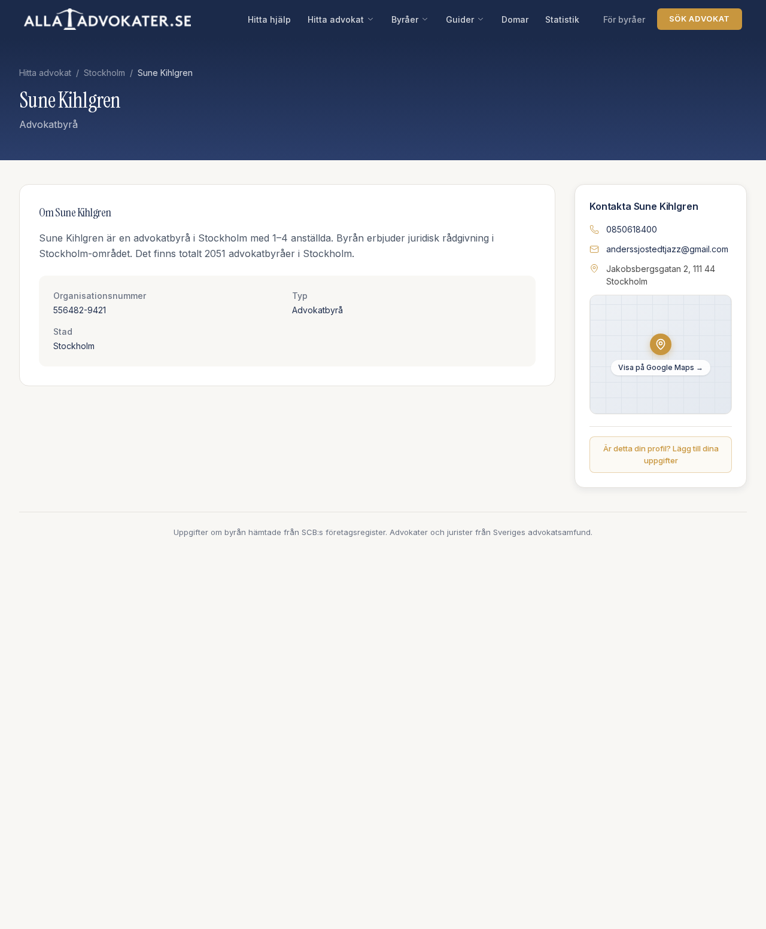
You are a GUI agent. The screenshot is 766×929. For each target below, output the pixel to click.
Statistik (562, 19)
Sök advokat (699, 18)
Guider (460, 19)
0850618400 (631, 229)
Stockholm (104, 73)
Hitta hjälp (269, 19)
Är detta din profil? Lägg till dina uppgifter (661, 454)
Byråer (404, 19)
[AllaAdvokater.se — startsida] (107, 19)
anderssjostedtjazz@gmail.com (667, 249)
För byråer (624, 19)
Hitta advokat (336, 19)
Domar (514, 19)
